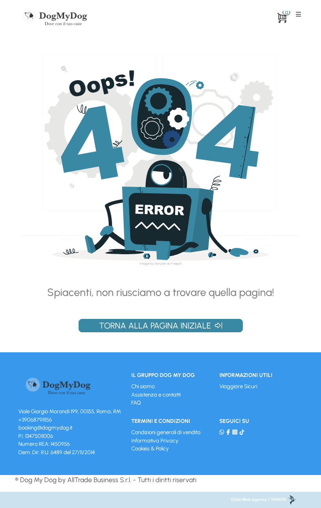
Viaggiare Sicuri (238, 386)
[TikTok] (241, 432)
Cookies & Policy (150, 448)
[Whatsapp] (221, 432)
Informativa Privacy (154, 440)
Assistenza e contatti (156, 395)
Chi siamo (143, 386)
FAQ (136, 402)
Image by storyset (153, 263)
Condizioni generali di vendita (166, 432)
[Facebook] (228, 432)
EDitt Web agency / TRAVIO (259, 499)
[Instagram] (234, 432)
